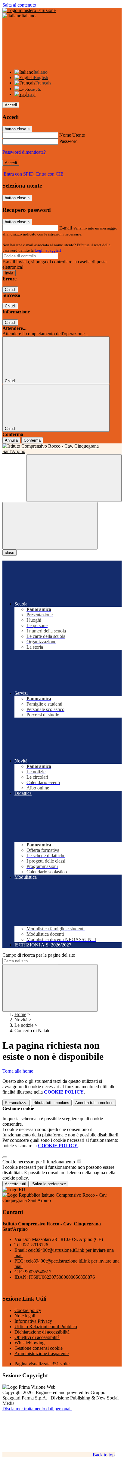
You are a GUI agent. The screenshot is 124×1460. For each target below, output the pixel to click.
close (9, 552)
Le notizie (23, 1025)
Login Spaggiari (48, 250)
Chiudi (10, 289)
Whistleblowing (29, 1342)
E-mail (65, 227)
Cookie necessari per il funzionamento (39, 1161)
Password (68, 141)
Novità (20, 1019)
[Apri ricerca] (74, 478)
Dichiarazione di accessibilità (42, 1331)
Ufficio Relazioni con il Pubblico (45, 1326)
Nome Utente (72, 135)
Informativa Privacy (33, 1321)
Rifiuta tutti (51, 1102)
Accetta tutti (94, 1102)
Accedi (11, 105)
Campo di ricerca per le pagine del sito (38, 955)
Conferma (32, 440)
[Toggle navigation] (50, 525)
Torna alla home (17, 1071)
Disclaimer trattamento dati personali (37, 1408)
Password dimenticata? (24, 152)
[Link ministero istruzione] (29, 10)
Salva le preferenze (49, 1184)
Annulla (11, 440)
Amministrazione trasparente (41, 1353)
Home (20, 1014)
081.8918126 (35, 1244)
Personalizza (16, 1102)
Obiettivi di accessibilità (37, 1337)
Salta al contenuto (19, 4)
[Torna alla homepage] (62, 448)
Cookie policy (27, 1310)
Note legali (24, 1315)
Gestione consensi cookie (38, 1348)
